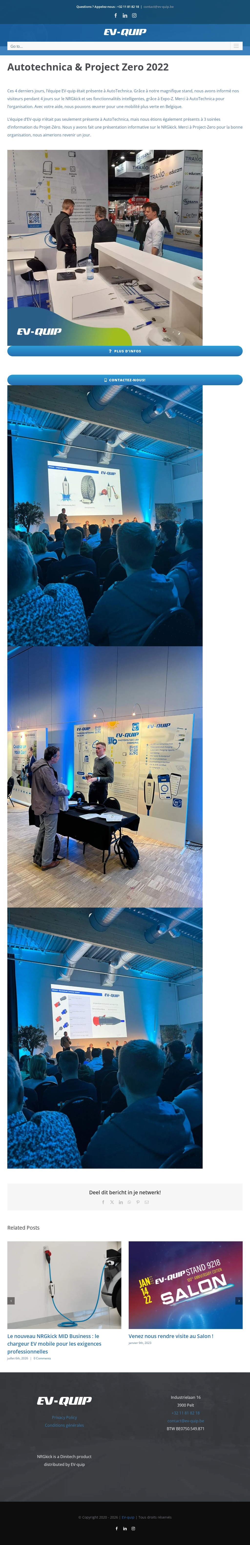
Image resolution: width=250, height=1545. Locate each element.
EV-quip (128, 1517)
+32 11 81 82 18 (186, 1413)
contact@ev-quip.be (159, 6)
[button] (11, 1301)
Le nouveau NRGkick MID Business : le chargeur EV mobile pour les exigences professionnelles (54, 1344)
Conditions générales (64, 1425)
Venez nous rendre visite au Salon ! (171, 1336)
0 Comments (42, 1358)
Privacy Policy (64, 1417)
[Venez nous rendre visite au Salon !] (186, 1244)
